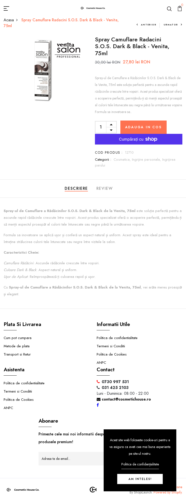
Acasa (9, 20)
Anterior (148, 24)
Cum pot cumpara (17, 338)
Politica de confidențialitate (140, 464)
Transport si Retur (17, 354)
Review (104, 188)
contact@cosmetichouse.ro (126, 399)
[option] (44, 70)
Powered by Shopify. (167, 492)
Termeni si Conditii (111, 346)
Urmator (171, 24)
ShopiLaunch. (143, 492)
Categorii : (103, 159)
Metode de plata (17, 346)
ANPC (101, 362)
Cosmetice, (123, 159)
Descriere (76, 188)
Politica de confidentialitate (117, 338)
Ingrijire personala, (147, 159)
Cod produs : (109, 152)
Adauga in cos (143, 127)
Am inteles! (140, 479)
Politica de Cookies (112, 354)
